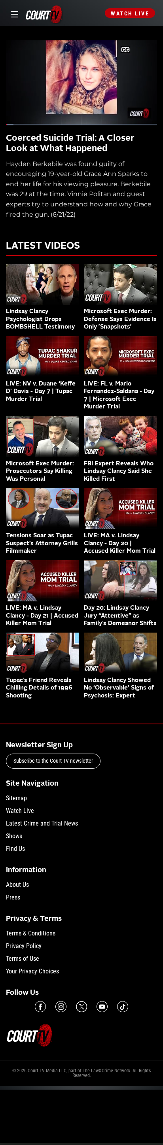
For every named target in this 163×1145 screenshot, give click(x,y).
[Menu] (13, 13)
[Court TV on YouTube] (102, 1006)
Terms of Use (22, 958)
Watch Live (130, 13)
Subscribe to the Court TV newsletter (53, 761)
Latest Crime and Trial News (42, 823)
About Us (17, 884)
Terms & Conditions (30, 933)
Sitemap (16, 798)
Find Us (15, 848)
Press (13, 897)
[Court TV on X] (81, 1006)
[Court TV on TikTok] (122, 1006)
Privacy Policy (24, 946)
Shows (14, 836)
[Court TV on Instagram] (60, 1006)
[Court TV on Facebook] (40, 1006)
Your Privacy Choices (32, 971)
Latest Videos (43, 246)
